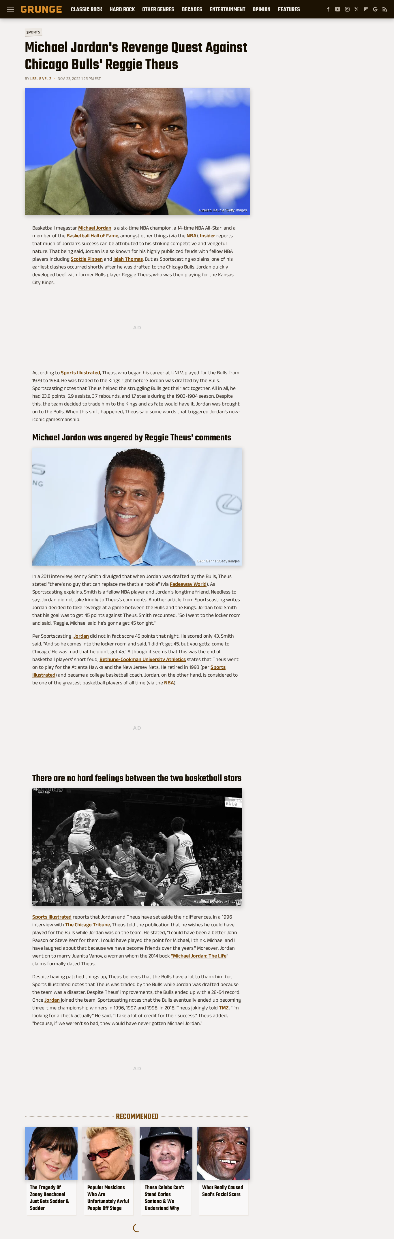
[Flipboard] (365, 9)
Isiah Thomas (128, 259)
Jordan (81, 636)
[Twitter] (356, 9)
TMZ (224, 1008)
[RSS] (384, 9)
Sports (33, 31)
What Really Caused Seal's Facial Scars (222, 1191)
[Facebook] (328, 9)
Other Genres (158, 9)
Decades (192, 9)
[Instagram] (347, 9)
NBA (191, 236)
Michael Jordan (94, 228)
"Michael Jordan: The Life (198, 956)
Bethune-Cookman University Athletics (143, 659)
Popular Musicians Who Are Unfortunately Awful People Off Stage (108, 1198)
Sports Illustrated (80, 373)
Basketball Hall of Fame (92, 236)
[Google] (375, 9)
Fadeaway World (188, 584)
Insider (207, 236)
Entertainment (227, 9)
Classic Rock (86, 9)
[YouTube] (337, 9)
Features (289, 9)
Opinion (262, 9)
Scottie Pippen (87, 259)
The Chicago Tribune (87, 925)
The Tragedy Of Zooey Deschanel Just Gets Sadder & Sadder (49, 1198)
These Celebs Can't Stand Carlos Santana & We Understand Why (164, 1198)
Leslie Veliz (40, 78)
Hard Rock (122, 9)
